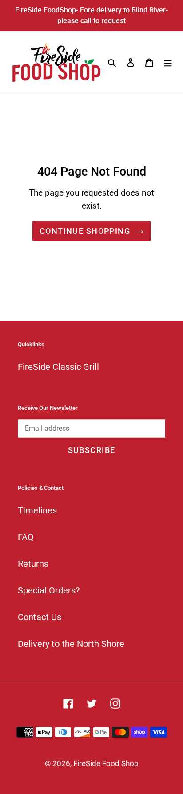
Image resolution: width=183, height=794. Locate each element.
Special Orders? (49, 590)
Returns (33, 563)
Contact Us (39, 617)
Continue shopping (85, 231)
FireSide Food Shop (106, 763)
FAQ (26, 537)
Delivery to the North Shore (71, 643)
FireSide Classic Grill (58, 366)
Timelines (37, 510)
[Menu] (168, 62)
